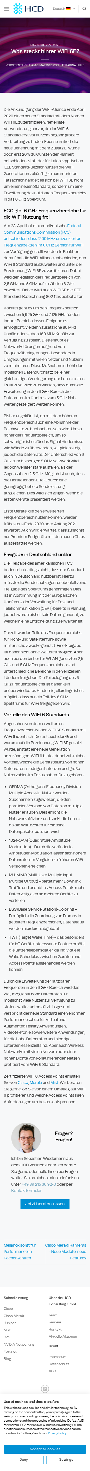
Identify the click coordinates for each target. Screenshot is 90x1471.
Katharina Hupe (72, 65)
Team (53, 1315)
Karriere (55, 1322)
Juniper (10, 1323)
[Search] (84, 9)
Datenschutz (59, 1364)
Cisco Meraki (14, 1316)
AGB (52, 1371)
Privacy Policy (57, 1433)
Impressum (57, 1357)
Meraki (46, 45)
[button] (7, 9)
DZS (7, 1337)
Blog (7, 1359)
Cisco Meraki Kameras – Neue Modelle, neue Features (65, 1252)
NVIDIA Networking (19, 1344)
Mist (56, 45)
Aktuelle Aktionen (63, 1336)
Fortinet (10, 1351)
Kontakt (55, 1329)
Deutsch (59, 9)
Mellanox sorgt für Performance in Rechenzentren (20, 1252)
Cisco (34, 45)
